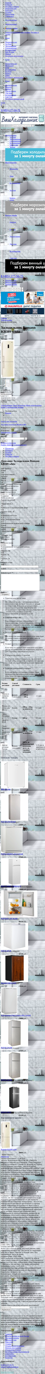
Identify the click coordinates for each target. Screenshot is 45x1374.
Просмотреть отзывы (9, 432)
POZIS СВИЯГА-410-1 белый (12, 854)
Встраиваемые (10, 50)
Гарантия (8, 5)
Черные (8, 54)
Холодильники (11, 20)
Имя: (3, 564)
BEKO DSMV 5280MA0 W (11, 886)
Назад (7, 38)
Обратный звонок (7, 128)
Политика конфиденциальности (17, 1352)
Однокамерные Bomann (15, 407)
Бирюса (8, 73)
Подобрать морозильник (14, 77)
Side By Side (9, 52)
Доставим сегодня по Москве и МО (13, 424)
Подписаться (6, 1310)
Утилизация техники (13, 1350)
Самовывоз (9, 16)
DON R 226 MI (6, 1080)
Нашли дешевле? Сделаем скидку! (14, 445)
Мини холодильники (34, 405)
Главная (8, 3)
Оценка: (4, 592)
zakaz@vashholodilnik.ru (9, 1367)
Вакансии (9, 1358)
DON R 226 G (6, 1112)
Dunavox (8, 87)
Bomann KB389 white (9, 1149)
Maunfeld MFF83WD (8, 983)
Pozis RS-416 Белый (8, 822)
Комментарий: (7, 573)
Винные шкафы (11, 28)
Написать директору (7, 1372)
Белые (3, 407)
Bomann (8, 413)
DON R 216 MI (6, 1048)
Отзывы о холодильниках (14, 1346)
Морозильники (11, 24)
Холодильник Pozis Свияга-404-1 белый (16, 1015)
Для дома (8, 93)
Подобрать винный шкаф (14, 99)
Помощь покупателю (13, 1348)
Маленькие (9, 66)
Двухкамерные (10, 46)
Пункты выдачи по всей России (17, 1336)
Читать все (5, 1156)
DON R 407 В (6, 951)
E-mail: (3, 569)
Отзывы (8, 12)
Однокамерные (11, 48)
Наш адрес (9, 10)
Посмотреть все (11, 42)
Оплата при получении (9, 421)
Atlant (7, 75)
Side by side (14, 145)
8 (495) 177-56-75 (10, 110)
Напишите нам (10, 8)
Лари (7, 68)
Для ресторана (10, 91)
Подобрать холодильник (14, 56)
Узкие (15, 405)
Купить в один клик (8, 443)
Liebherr (8, 89)
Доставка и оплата (12, 7)
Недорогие (21, 405)
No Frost (8, 44)
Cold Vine (8, 97)
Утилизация (9, 14)
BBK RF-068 (5, 789)
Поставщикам (10, 1356)
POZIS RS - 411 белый (9, 918)
